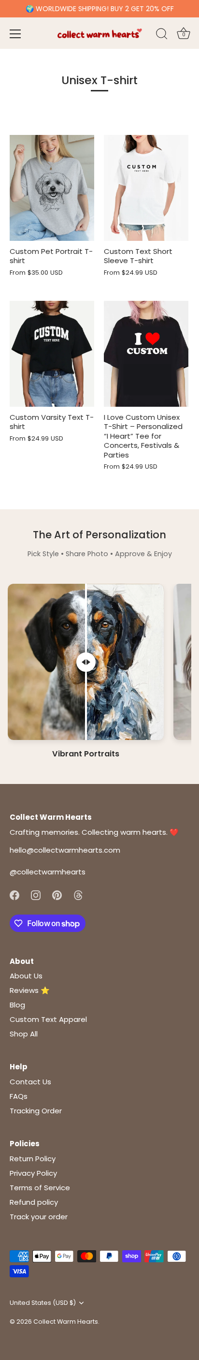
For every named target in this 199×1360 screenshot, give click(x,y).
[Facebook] (14, 894)
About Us (26, 976)
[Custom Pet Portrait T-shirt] (52, 188)
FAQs (19, 1096)
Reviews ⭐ (30, 990)
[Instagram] (36, 894)
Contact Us (30, 1082)
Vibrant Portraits (85, 754)
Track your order (39, 1217)
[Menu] (15, 33)
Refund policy (34, 1202)
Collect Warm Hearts (65, 1321)
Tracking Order (36, 1111)
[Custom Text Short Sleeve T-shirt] (146, 188)
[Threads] (78, 894)
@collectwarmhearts (47, 872)
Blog (17, 1005)
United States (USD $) (43, 1303)
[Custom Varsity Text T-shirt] (52, 354)
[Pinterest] (57, 894)
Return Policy (33, 1158)
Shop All (24, 1034)
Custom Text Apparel (48, 1019)
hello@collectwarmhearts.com (65, 850)
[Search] (161, 35)
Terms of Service (40, 1188)
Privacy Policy (33, 1173)
